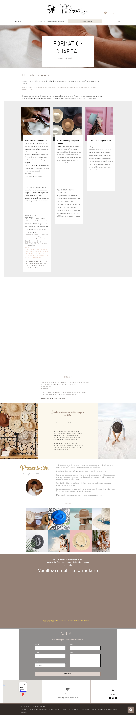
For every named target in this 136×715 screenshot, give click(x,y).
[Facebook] (110, 698)
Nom (71, 644)
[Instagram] (113, 698)
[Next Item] (106, 530)
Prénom (37, 644)
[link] (105, 13)
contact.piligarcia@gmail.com (67, 698)
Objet (71, 652)
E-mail (37, 652)
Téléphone (38, 661)
